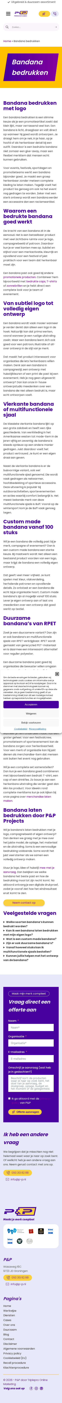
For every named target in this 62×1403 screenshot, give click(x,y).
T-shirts (52, 281)
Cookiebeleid (20, 728)
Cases (7, 1320)
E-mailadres (16, 1052)
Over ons (9, 1325)
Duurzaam (10, 1330)
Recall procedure (14, 1363)
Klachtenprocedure (16, 1368)
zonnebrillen (15, 286)
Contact (8, 1339)
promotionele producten (19, 277)
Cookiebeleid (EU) (15, 1358)
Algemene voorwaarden (19, 1349)
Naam (12, 1021)
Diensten (9, 1315)
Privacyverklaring (37, 728)
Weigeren (31, 713)
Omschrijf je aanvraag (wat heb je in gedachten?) (29, 1070)
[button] (57, 674)
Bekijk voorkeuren (31, 722)
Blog (6, 1334)
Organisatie (16, 1036)
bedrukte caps (35, 281)
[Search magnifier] (7, 27)
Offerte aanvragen (28, 1112)
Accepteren (31, 704)
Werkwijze (9, 1311)
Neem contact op (24, 903)
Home (7, 41)
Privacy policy (12, 1353)
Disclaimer (10, 1344)
